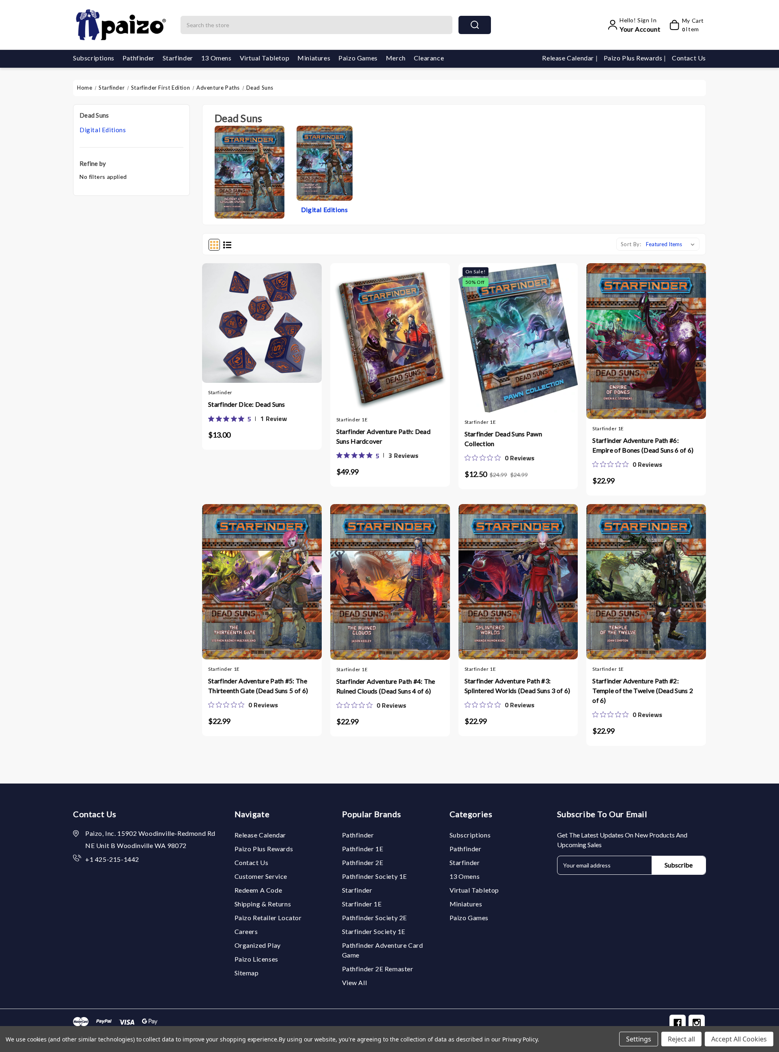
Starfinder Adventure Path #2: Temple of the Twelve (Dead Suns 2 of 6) (642, 690)
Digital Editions (103, 129)
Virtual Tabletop (265, 58)
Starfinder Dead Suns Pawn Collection (503, 438)
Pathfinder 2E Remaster (377, 969)
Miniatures (313, 58)
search (474, 25)
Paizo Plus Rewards (634, 58)
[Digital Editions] (325, 162)
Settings (638, 1039)
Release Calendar (568, 58)
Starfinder (178, 58)
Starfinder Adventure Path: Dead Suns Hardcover (383, 436)
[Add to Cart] (246, 321)
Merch (396, 58)
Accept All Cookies (739, 1039)
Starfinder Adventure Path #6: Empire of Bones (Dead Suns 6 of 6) (642, 445)
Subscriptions (93, 58)
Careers (246, 931)
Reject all (681, 1039)
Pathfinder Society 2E (374, 917)
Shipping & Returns (263, 904)
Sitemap (247, 973)
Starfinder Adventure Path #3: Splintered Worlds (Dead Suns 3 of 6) (517, 685)
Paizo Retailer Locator (268, 917)
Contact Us (689, 58)
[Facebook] (677, 1023)
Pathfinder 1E (362, 848)
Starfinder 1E (362, 904)
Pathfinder (139, 58)
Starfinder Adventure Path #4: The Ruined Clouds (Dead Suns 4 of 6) (385, 686)
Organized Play (258, 945)
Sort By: (631, 244)
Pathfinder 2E (362, 862)
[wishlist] (278, 321)
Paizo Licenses (256, 959)
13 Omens (216, 58)
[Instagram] (697, 1023)
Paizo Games (358, 58)
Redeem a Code (258, 890)
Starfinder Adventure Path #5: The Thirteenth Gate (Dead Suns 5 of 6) (258, 685)
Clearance (429, 58)
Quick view (261, 321)
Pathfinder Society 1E (374, 876)
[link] (247, 418)
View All (354, 982)
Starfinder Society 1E (374, 931)
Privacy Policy (520, 1039)
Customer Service (261, 876)
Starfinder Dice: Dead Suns (246, 404)
